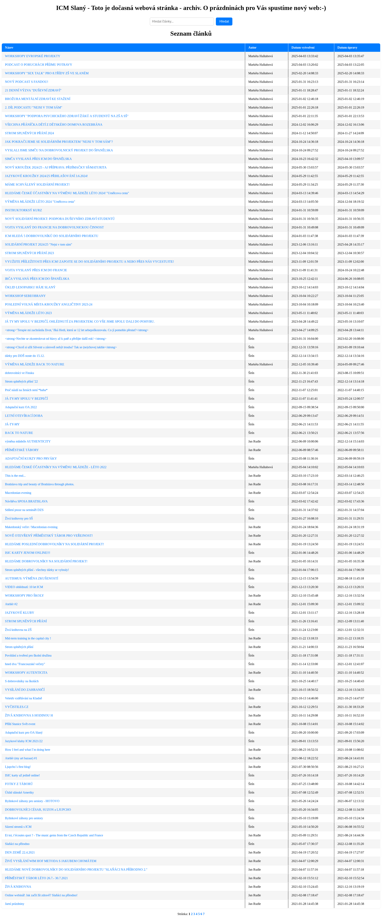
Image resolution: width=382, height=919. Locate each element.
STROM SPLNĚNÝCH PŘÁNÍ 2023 (29, 253)
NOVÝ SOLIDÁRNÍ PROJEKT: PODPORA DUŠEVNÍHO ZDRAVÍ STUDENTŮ (60, 218)
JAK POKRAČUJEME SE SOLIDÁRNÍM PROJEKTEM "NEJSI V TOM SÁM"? (59, 141)
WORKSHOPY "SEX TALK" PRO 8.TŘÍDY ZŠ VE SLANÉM (47, 73)
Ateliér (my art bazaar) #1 (21, 758)
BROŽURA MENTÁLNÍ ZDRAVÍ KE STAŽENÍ (37, 99)
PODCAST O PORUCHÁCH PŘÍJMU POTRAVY (38, 64)
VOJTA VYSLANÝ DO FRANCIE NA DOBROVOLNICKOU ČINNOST (54, 227)
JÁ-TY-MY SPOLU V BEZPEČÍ (26, 398)
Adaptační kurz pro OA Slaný (24, 732)
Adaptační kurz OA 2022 (21, 407)
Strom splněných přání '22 (21, 381)
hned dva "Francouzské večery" (25, 664)
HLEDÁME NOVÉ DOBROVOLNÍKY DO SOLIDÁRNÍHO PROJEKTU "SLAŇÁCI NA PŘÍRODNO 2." (76, 869)
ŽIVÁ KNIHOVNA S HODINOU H (29, 715)
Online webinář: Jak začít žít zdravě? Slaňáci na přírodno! (41, 895)
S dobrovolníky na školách (22, 681)
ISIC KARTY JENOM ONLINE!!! (27, 552)
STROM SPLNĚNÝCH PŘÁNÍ (26, 621)
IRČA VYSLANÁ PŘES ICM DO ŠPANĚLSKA (37, 278)
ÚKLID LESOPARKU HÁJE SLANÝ (30, 287)
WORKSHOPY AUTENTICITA (26, 672)
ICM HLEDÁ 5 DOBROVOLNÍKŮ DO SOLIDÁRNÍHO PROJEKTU (51, 236)
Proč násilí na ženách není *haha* (26, 390)
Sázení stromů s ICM (18, 826)
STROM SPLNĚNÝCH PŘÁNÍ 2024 (29, 133)
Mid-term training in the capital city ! (28, 638)
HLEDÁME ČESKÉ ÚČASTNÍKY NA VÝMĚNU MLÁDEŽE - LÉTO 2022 (55, 467)
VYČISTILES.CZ (16, 707)
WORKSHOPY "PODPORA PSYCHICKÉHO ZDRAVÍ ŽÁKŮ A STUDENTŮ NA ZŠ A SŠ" (67, 116)
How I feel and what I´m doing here (27, 749)
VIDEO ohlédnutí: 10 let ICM (24, 587)
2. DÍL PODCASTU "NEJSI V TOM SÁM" (33, 107)
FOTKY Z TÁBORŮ (19, 784)
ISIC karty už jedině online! (22, 775)
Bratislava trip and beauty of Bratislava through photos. (39, 484)
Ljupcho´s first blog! (18, 766)
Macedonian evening (18, 492)
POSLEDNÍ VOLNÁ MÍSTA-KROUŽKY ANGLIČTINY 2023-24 (48, 304)
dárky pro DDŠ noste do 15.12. (25, 355)
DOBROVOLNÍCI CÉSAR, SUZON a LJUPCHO (38, 809)
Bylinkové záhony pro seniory (24, 818)
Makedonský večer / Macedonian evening (31, 527)
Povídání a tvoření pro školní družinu (28, 655)
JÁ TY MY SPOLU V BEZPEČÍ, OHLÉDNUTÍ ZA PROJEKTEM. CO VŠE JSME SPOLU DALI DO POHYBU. (80, 321)
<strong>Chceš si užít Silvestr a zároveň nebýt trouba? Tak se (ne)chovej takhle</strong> (61, 347)
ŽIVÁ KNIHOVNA (18, 886)
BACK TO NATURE (19, 433)
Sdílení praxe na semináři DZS (24, 510)
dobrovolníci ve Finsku (19, 373)
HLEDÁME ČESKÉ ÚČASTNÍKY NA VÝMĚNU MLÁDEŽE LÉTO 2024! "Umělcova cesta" (67, 193)
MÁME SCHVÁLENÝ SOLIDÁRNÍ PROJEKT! (37, 184)
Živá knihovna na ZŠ (18, 629)
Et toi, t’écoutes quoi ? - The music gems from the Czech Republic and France (54, 835)
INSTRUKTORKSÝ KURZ (23, 210)
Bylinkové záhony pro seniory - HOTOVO (32, 801)
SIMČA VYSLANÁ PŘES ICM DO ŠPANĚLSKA (38, 159)
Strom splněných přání (19, 647)
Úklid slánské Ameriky (19, 792)
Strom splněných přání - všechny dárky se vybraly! (37, 570)
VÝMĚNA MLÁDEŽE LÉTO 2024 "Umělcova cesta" (40, 201)
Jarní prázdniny (14, 903)
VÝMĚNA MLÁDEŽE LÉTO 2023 (28, 313)
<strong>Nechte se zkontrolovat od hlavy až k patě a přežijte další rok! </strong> (55, 338)
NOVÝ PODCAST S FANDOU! (26, 81)
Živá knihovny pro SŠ (19, 518)
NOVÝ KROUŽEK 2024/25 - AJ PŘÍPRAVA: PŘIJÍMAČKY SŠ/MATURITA (56, 167)
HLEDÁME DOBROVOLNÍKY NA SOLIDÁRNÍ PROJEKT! (46, 561)
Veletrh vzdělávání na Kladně (23, 698)
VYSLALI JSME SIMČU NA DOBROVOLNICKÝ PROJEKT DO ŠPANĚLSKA (59, 150)
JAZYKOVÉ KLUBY (19, 612)
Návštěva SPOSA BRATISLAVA (26, 501)
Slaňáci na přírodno (17, 844)
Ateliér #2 (11, 604)
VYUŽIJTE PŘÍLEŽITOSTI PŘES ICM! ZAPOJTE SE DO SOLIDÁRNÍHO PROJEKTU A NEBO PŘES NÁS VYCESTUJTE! (89, 261)
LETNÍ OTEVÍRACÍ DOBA (24, 415)
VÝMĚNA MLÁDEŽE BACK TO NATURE (34, 364)
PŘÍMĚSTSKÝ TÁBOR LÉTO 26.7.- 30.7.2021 (36, 878)
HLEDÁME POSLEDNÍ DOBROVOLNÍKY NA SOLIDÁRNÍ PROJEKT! (54, 544)
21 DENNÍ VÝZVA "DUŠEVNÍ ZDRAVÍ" (33, 90)
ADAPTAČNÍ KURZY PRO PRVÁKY (31, 458)
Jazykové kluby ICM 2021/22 (24, 741)
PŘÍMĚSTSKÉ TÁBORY (22, 450)
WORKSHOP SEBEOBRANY (25, 296)
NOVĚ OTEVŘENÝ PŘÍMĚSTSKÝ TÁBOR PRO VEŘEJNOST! (49, 535)
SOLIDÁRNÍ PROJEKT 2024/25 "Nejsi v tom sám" (38, 244)
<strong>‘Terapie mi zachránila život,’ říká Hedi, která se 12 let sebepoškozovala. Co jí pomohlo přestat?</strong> (76, 330)
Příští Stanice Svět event (20, 724)
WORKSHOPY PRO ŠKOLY (24, 595)
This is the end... (15, 475)
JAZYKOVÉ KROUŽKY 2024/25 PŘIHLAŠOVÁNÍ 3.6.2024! (46, 176)
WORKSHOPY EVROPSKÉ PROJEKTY (32, 56)
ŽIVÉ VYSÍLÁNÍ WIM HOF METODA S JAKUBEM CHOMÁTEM (50, 861)
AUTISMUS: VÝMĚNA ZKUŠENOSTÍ (31, 578)
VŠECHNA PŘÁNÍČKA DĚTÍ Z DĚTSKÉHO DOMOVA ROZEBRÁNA (53, 124)
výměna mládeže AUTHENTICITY (28, 441)
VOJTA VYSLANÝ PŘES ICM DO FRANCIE (36, 270)
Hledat (224, 21)
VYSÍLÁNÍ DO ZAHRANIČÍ (25, 689)
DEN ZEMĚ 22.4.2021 (20, 852)
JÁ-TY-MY (12, 424)
